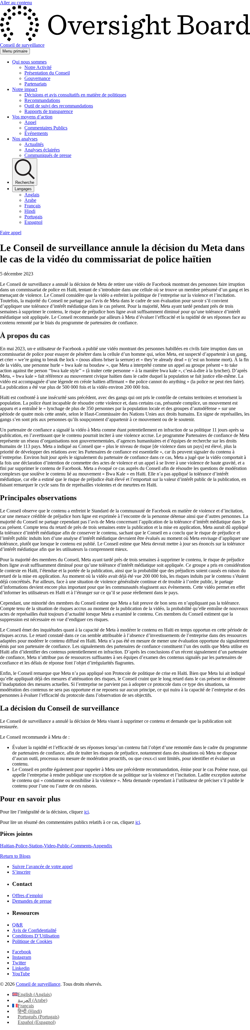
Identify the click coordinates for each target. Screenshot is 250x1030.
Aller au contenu (16, 2)
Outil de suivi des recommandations (58, 105)
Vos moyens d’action (32, 116)
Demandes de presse (32, 901)
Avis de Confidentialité (34, 930)
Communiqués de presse (47, 155)
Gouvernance (37, 78)
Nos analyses (25, 138)
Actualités (34, 144)
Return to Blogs (15, 856)
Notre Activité (38, 67)
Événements (36, 133)
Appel (30, 122)
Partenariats (35, 83)
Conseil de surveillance (38, 984)
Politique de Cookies (32, 941)
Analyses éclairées (42, 149)
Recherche (24, 182)
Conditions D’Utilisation (35, 935)
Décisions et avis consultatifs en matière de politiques (75, 94)
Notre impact (24, 89)
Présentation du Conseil (47, 72)
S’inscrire (21, 872)
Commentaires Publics (45, 127)
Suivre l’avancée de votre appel (42, 866)
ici (86, 811)
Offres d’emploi (27, 895)
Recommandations (42, 100)
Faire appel (10, 232)
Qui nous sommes (29, 61)
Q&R (17, 924)
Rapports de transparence (48, 111)
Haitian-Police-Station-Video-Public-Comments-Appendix (56, 845)
